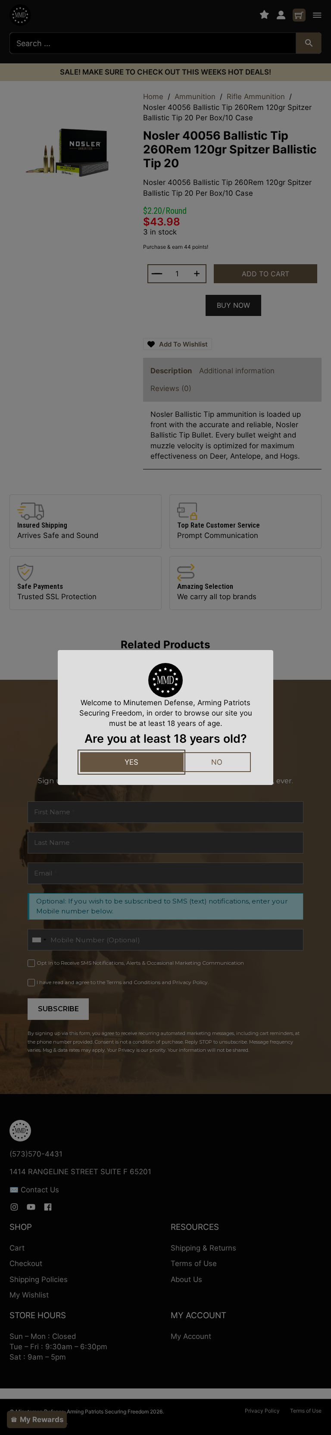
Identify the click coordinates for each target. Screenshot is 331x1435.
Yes (131, 762)
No (216, 762)
